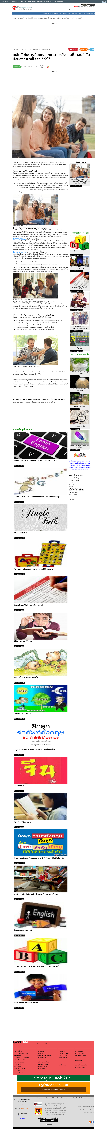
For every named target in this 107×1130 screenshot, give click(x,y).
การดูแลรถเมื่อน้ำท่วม (79, 406)
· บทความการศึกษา (79, 1053)
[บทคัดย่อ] (66, 18)
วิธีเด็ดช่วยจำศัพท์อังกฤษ (79, 307)
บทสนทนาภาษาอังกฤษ (59, 399)
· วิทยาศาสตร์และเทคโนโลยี (44, 1055)
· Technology (18, 1051)
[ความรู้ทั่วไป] (79, 18)
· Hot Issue (17, 1066)
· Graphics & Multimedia (21, 1058)
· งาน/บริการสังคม (62, 1055)
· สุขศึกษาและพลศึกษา (43, 1062)
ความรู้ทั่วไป (25, 49)
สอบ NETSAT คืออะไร (74, 480)
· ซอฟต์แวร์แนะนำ (19, 1062)
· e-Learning (17, 1055)
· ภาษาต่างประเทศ (42, 1058)
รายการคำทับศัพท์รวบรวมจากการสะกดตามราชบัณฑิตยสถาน (79, 327)
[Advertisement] (53, 35)
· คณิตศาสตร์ (40, 1053)
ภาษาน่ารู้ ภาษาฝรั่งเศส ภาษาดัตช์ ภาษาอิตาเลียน (80, 267)
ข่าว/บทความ (83, 49)
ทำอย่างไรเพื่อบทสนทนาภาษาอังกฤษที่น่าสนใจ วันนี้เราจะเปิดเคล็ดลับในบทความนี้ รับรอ (34, 402)
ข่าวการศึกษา (16, 49)
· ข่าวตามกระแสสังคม (63, 1053)
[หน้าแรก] (15, 18)
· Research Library (19, 1069)
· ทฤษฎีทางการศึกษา (80, 1051)
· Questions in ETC (19, 1071)
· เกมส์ (59, 1063)
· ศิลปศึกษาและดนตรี (42, 1066)
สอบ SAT (71, 486)
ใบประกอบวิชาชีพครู (74, 478)
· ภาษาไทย (40, 1060)
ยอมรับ (104, 1)
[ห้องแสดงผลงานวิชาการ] (58, 18)
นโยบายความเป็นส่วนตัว (57, 1)
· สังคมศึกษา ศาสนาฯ (42, 1064)
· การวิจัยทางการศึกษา (80, 1055)
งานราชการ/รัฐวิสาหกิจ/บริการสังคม (40, 49)
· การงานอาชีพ (41, 1069)
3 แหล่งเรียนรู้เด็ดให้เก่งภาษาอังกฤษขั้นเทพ (79, 347)
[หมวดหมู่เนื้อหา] (48, 18)
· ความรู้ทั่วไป (40, 1051)
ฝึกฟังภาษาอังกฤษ (19, 239)
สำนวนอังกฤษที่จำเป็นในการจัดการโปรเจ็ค (80, 288)
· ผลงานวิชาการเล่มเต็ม (81, 1065)
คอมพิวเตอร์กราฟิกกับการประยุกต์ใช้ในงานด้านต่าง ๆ (79, 446)
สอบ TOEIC (72, 484)
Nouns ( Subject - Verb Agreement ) (79, 251)
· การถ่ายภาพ (17, 1064)
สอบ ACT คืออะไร (73, 494)
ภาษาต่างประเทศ (73, 49)
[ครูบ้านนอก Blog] (30, 18)
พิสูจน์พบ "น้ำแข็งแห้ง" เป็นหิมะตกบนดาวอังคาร (80, 389)
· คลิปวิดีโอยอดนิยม (63, 1058)
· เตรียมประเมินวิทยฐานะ (81, 1063)
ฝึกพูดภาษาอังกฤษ (19, 252)
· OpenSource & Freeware (22, 1060)
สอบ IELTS (71, 482)
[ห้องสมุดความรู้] (38, 18)
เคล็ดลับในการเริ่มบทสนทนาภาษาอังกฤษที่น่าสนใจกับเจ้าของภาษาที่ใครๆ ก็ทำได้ (32, 399)
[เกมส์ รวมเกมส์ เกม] (72, 18)
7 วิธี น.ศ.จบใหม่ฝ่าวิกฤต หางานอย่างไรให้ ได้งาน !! (80, 425)
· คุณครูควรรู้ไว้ (78, 1061)
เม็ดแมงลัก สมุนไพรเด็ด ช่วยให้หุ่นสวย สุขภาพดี (80, 372)
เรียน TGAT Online (73, 492)
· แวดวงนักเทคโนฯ (19, 1073)
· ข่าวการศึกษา (61, 1051)
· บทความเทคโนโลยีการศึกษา (21, 1053)
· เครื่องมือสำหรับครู (80, 1067)
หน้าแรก (92, 49)
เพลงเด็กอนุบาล (72, 499)
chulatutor (71, 497)
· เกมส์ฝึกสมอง (62, 1065)
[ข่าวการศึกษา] (22, 18)
